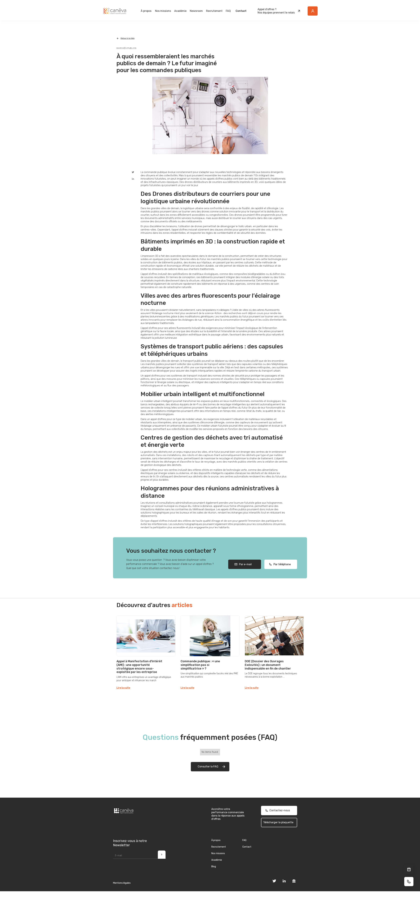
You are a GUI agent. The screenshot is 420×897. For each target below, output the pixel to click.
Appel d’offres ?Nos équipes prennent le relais (276, 11)
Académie (180, 10)
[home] (114, 11)
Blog (213, 866)
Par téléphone (281, 564)
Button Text (314, 13)
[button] (146, 11)
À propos (215, 840)
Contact (241, 10)
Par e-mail (245, 564)
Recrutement (214, 10)
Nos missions (218, 853)
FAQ (228, 10)
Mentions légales (122, 883)
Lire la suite (123, 687)
